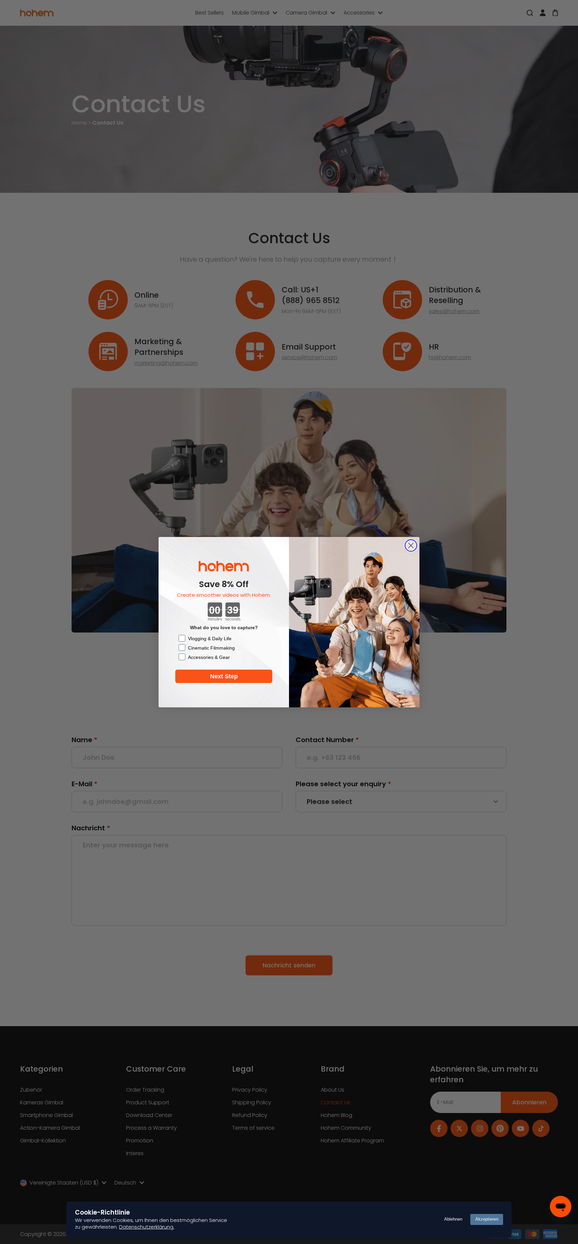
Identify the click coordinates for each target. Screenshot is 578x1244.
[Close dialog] (411, 545)
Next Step (224, 676)
